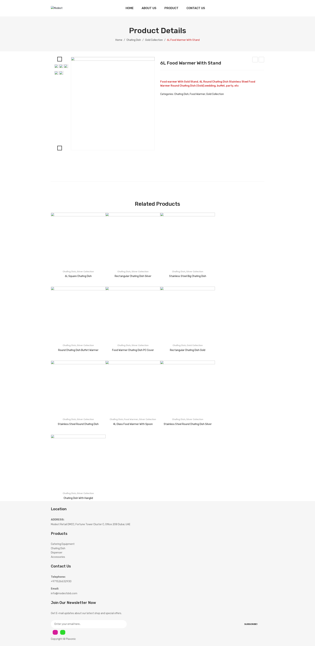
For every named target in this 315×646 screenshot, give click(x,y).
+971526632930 (61, 581)
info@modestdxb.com (64, 593)
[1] (61, 66)
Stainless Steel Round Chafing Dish (78, 424)
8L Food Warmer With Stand (261, 60)
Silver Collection (85, 271)
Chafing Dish (134, 40)
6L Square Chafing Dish (78, 276)
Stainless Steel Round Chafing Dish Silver (188, 424)
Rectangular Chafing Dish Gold (187, 350)
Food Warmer (197, 94)
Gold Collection (154, 40)
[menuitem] (130, 8)
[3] (57, 73)
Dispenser (56, 552)
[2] (66, 66)
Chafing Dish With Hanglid (78, 498)
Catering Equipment (63, 544)
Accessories (58, 557)
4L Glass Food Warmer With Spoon (133, 424)
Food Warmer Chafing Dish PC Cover (133, 350)
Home (118, 40)
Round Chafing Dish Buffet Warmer (78, 350)
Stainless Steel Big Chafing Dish (187, 276)
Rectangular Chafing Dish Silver (133, 276)
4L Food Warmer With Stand (255, 60)
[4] (61, 73)
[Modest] (57, 8)
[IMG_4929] (113, 103)
